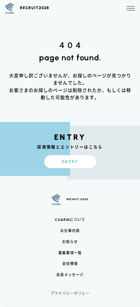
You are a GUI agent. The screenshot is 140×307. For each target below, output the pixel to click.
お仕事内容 (70, 230)
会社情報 (70, 263)
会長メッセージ (70, 274)
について (70, 220)
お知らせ (70, 241)
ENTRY (70, 161)
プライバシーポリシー (70, 293)
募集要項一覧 (70, 253)
